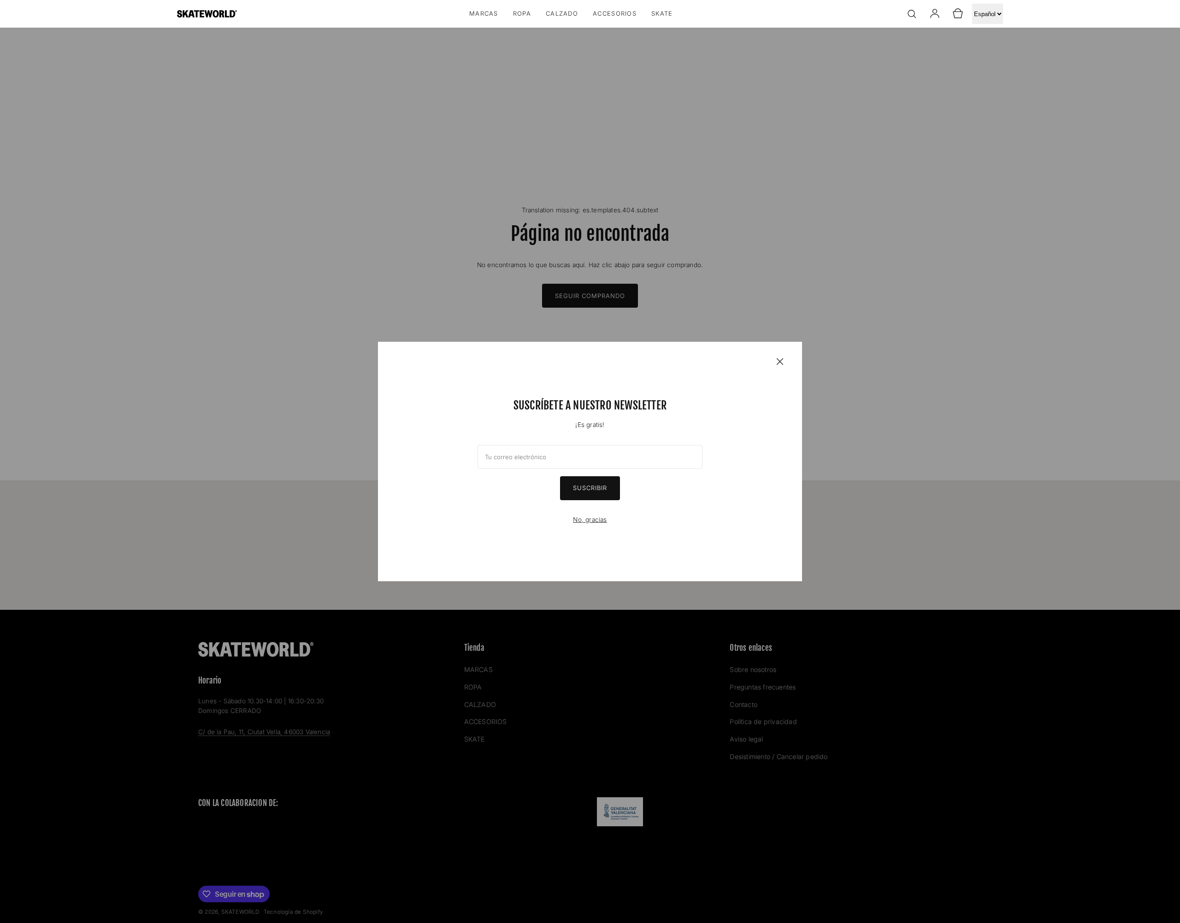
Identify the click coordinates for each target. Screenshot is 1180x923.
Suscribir (590, 487)
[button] (912, 14)
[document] (590, 461)
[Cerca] (780, 361)
